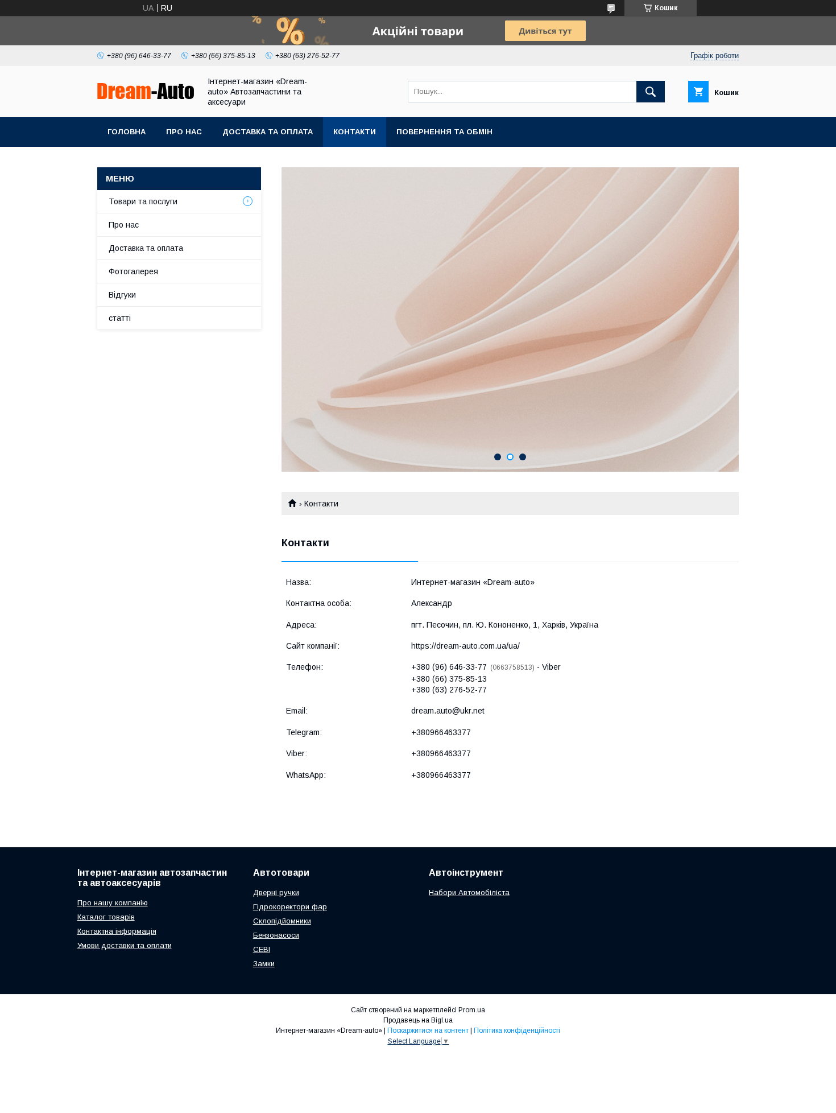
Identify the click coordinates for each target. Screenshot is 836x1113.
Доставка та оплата (267, 131)
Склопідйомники (282, 921)
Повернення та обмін (444, 131)
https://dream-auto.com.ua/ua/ (465, 645)
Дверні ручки (276, 892)
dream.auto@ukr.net (448, 710)
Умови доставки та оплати (124, 945)
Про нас (184, 131)
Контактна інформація (116, 931)
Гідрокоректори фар (290, 906)
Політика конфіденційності (517, 1030)
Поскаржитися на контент (428, 1030)
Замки (264, 963)
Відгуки (122, 294)
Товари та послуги (143, 201)
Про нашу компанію (112, 902)
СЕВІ (261, 949)
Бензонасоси (276, 935)
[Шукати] (650, 91)
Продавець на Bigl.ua (418, 1020)
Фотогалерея (133, 271)
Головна (126, 131)
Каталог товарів (106, 917)
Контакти (354, 131)
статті (120, 318)
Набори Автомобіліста (469, 892)
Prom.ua (471, 1010)
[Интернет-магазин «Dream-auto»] (145, 96)
